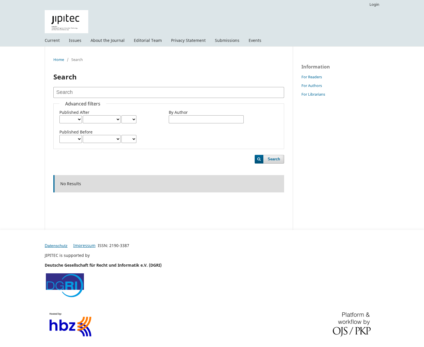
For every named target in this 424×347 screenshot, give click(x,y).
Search (274, 159)
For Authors (311, 85)
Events (255, 40)
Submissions (227, 40)
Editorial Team (148, 40)
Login (374, 4)
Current (52, 40)
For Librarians (313, 94)
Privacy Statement (188, 40)
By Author (178, 112)
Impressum (84, 245)
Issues (75, 40)
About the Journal (108, 40)
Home (58, 59)
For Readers (311, 76)
